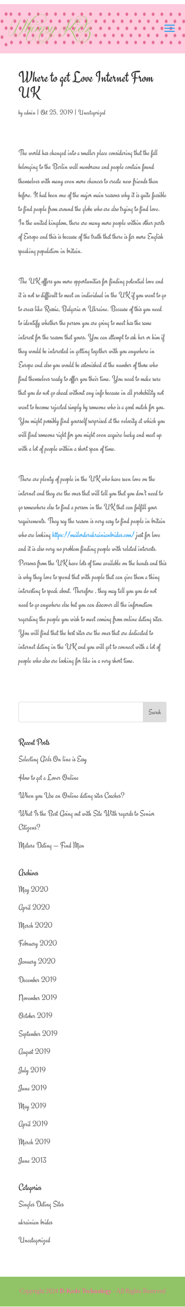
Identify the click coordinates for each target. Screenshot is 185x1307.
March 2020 (35, 925)
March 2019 (34, 1142)
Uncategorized (91, 112)
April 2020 (34, 907)
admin (29, 112)
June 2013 (32, 1160)
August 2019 (34, 1051)
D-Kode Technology (86, 1291)
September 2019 (38, 1034)
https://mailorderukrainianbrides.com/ (93, 535)
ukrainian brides (35, 1222)
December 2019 (37, 980)
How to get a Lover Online (48, 777)
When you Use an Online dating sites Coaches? (71, 795)
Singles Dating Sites (41, 1204)
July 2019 (32, 1070)
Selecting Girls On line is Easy (52, 759)
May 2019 (32, 1106)
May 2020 (33, 889)
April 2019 (33, 1124)
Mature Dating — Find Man (51, 845)
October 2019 (35, 1016)
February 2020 (37, 943)
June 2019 (32, 1088)
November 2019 (37, 998)
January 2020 (36, 961)
